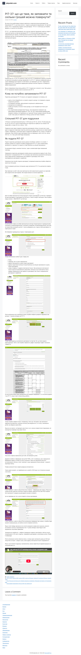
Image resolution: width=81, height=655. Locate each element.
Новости (37, 3)
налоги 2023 (16, 578)
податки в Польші (43, 578)
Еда (3, 611)
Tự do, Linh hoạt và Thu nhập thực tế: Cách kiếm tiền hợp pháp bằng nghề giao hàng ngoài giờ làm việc (67, 27)
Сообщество (6, 641)
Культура (75, 3)
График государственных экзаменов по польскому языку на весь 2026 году (66, 49)
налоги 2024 (22, 578)
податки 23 (36, 578)
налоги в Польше (29, 578)
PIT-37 (11, 578)
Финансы (12, 576)
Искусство (5, 619)
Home (31, 3)
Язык (58, 3)
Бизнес (8, 576)
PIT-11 (8, 578)
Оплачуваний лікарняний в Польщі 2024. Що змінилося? (19, 583)
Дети (4, 609)
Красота (5, 621)
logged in (14, 595)
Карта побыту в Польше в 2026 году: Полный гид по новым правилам (66, 40)
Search (60, 11)
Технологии (6, 643)
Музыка (5, 626)
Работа (43, 3)
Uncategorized (6, 604)
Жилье (4, 613)
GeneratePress (48, 653)
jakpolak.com (11, 3)
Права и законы (51, 3)
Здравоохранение (66, 3)
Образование (6, 630)
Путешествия (6, 637)
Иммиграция (6, 617)
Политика (5, 632)
